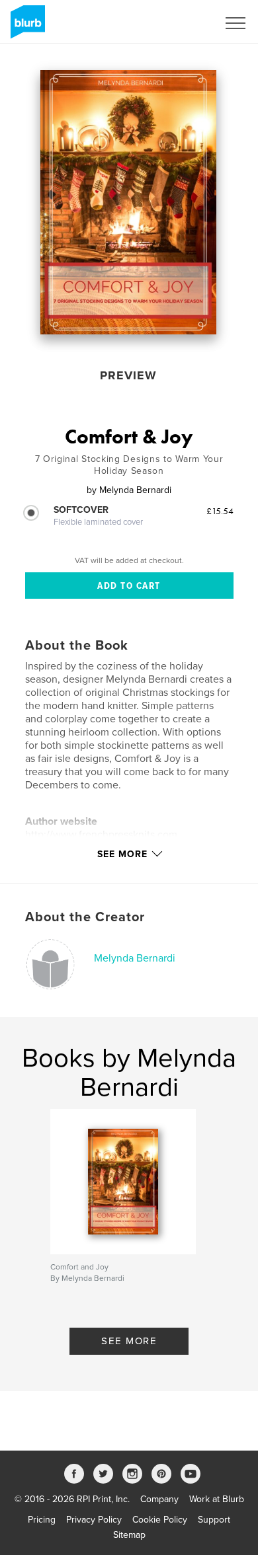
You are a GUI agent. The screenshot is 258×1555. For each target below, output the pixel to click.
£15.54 (220, 511)
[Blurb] (25, 27)
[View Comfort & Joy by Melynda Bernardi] (128, 202)
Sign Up (183, 23)
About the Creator (85, 917)
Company (159, 1499)
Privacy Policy (94, 1519)
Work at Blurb (216, 1499)
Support (214, 1519)
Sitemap (129, 1534)
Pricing (42, 1519)
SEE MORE (129, 1341)
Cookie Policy (159, 1519)
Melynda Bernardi (134, 958)
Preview (128, 375)
